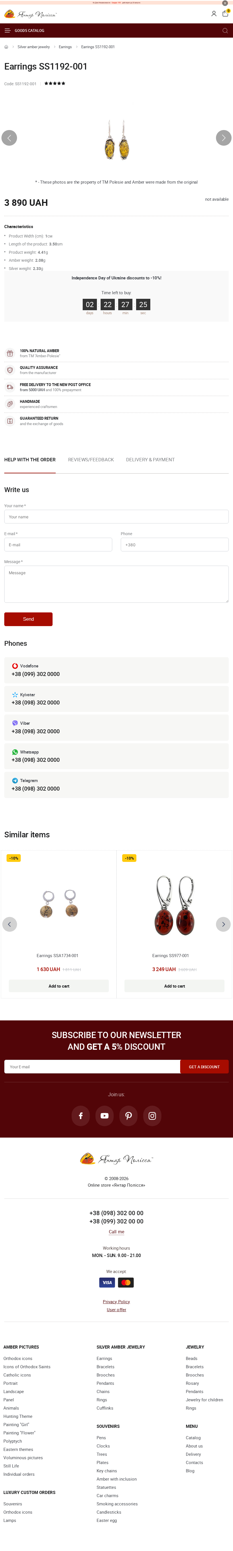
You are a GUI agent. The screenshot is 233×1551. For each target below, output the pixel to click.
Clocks (103, 1446)
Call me (116, 1232)
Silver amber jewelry (34, 46)
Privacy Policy (116, 1301)
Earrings (65, 46)
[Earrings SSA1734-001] (58, 907)
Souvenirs (12, 1504)
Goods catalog (29, 30)
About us (194, 1446)
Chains (103, 1391)
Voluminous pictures (23, 1457)
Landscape (13, 1391)
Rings (102, 1399)
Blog (190, 1470)
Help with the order (30, 459)
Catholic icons (17, 1375)
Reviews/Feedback (91, 459)
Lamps (9, 1520)
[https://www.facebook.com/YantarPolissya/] (81, 1116)
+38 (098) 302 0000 (35, 702)
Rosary (192, 1383)
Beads (191, 1358)
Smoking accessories (117, 1504)
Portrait (10, 1383)
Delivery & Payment (150, 459)
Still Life (11, 1466)
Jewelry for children (204, 1399)
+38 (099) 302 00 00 (116, 1221)
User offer (116, 1309)
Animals (11, 1408)
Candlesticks (109, 1512)
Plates (103, 1462)
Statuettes (106, 1487)
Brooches (106, 1375)
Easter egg (107, 1520)
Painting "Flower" (19, 1433)
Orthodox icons (17, 1358)
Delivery (193, 1454)
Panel (8, 1399)
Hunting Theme (17, 1416)
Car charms (107, 1495)
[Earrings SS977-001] (174, 907)
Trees (102, 1454)
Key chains (107, 1470)
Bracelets (106, 1366)
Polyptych (12, 1441)
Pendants (105, 1383)
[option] (91, 464)
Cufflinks (105, 1408)
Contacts (194, 1462)
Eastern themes (18, 1449)
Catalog (193, 1437)
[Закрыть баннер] (225, 3)
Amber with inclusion (117, 1479)
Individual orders (19, 1474)
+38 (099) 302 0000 (35, 674)
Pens (101, 1437)
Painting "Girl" (16, 1424)
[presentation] (9, 138)
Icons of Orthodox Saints (27, 1366)
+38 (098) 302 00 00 (116, 1213)
